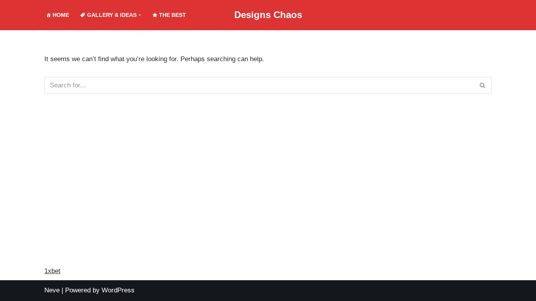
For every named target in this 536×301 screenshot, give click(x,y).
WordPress (118, 290)
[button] (140, 15)
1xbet (52, 271)
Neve (52, 290)
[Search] (483, 85)
